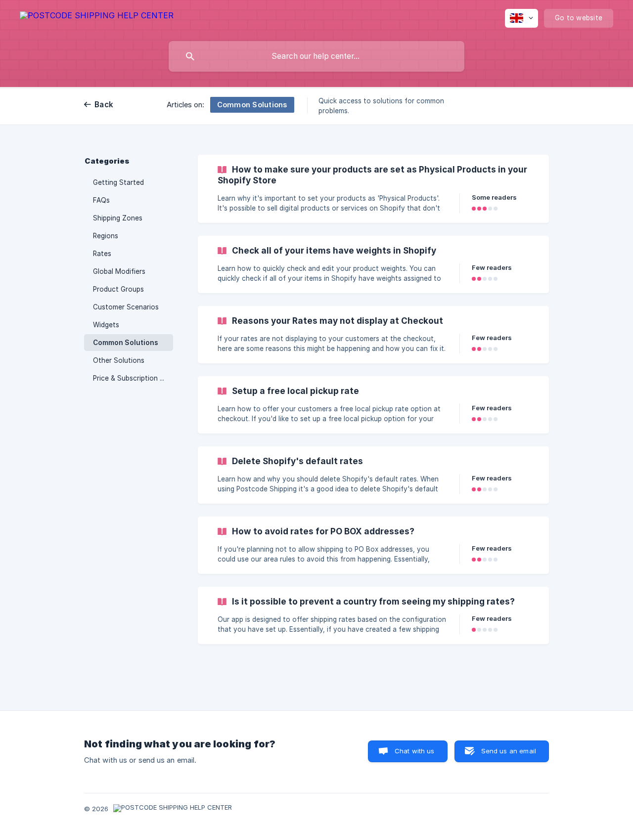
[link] (373, 189)
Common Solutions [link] (125, 343)
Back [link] (103, 104)
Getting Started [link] (118, 182)
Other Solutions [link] (118, 360)
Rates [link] (102, 254)
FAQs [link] (101, 200)
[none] (97, 17)
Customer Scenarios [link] (126, 307)
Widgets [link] (106, 325)
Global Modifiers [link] (119, 271)
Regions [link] (105, 236)
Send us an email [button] (508, 751)
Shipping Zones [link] (117, 218)
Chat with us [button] (415, 751)
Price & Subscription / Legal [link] (133, 378)
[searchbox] (316, 56)
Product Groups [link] (118, 289)
